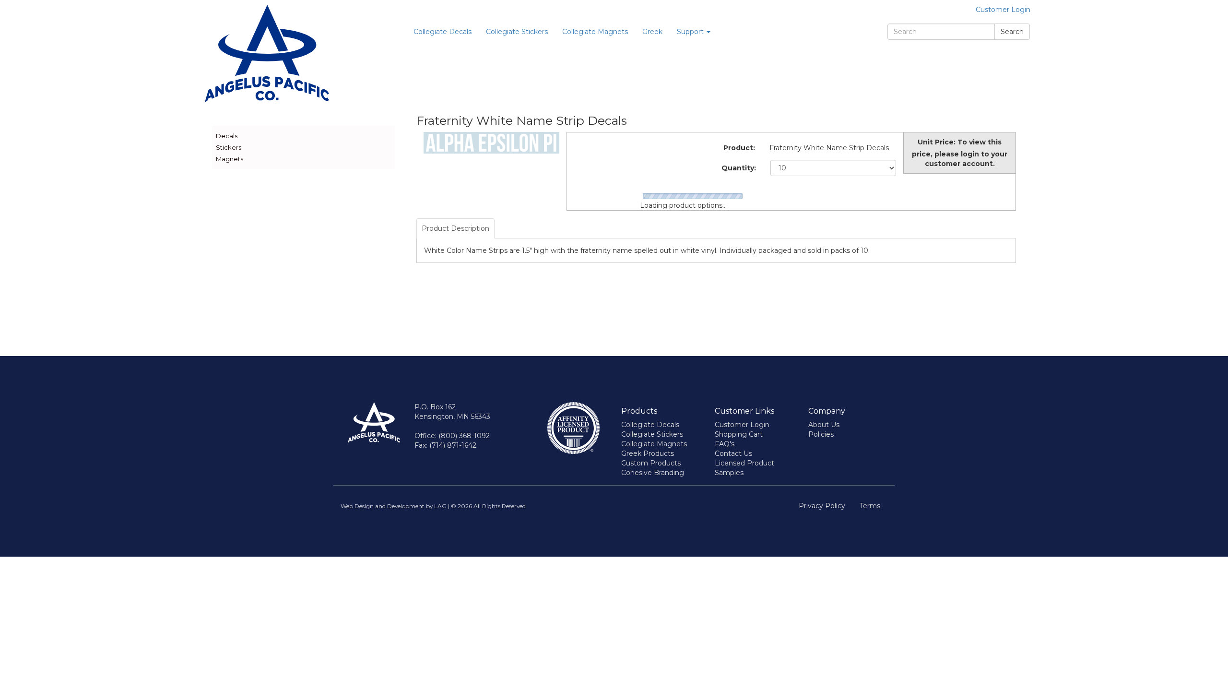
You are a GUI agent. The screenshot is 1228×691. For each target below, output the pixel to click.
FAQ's (724, 444)
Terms (870, 505)
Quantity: (738, 168)
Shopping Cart (739, 434)
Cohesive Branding (652, 472)
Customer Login (1003, 9)
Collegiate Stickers (517, 31)
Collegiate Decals (442, 31)
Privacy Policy (822, 505)
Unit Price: (937, 142)
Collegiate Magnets (595, 31)
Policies (821, 434)
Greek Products (647, 453)
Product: (739, 147)
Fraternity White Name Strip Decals (829, 147)
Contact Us (733, 453)
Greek (652, 31)
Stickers (228, 147)
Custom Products (651, 463)
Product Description (455, 228)
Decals (226, 136)
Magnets (229, 159)
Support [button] (691, 31)
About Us (823, 424)
